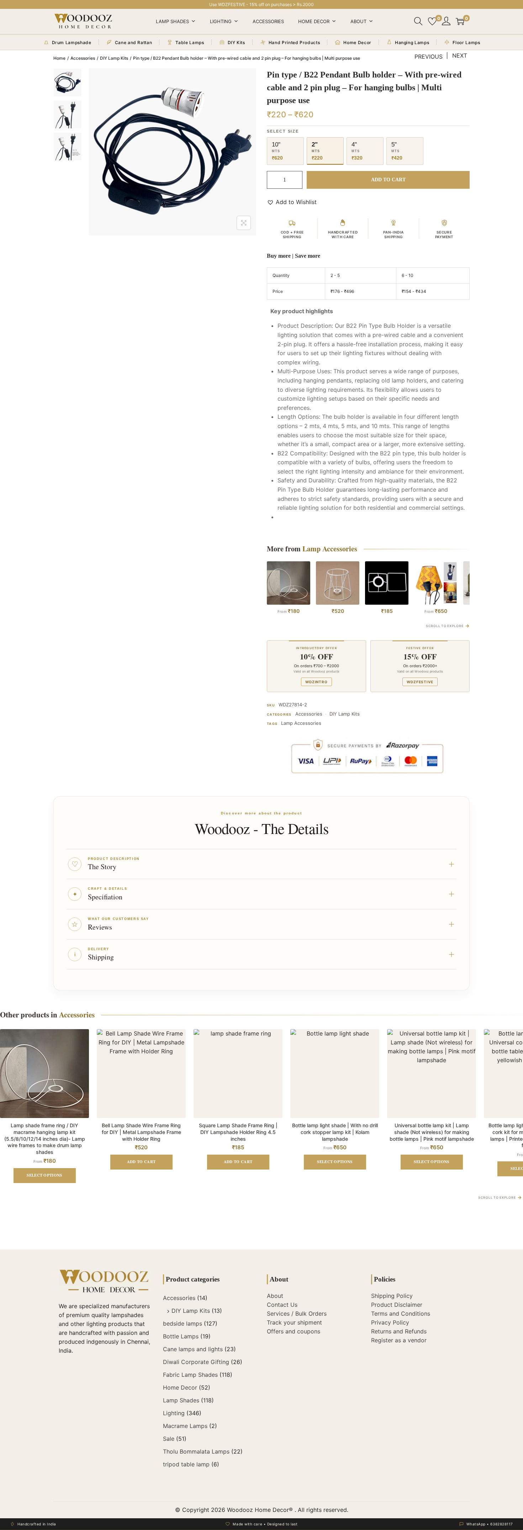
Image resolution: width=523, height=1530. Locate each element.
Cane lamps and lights (193, 1349)
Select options (44, 1175)
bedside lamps (182, 1323)
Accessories (268, 21)
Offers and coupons (293, 1331)
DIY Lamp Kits (114, 58)
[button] (292, 202)
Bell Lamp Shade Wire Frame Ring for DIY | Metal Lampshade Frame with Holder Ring (141, 1132)
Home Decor (313, 21)
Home (59, 58)
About (358, 21)
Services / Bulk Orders (297, 1313)
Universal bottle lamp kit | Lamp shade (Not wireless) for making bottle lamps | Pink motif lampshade (432, 1132)
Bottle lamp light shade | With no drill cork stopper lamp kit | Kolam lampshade (335, 1132)
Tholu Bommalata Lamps (196, 1451)
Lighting (221, 21)
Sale (168, 1438)
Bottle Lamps (181, 1336)
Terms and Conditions (400, 1313)
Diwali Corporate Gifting (196, 1361)
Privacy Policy (390, 1322)
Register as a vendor (399, 1340)
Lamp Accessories (301, 723)
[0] (432, 21)
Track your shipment (294, 1322)
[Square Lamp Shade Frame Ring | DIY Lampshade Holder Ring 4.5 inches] (386, 583)
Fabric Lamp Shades (190, 1374)
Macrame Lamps (185, 1425)
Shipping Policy (392, 1295)
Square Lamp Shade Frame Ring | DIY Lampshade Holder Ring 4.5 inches (238, 1132)
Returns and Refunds (399, 1331)
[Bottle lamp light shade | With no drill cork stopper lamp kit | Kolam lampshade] (436, 583)
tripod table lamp (186, 1464)
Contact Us (282, 1304)
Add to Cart (388, 179)
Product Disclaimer (396, 1304)
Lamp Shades (172, 21)
